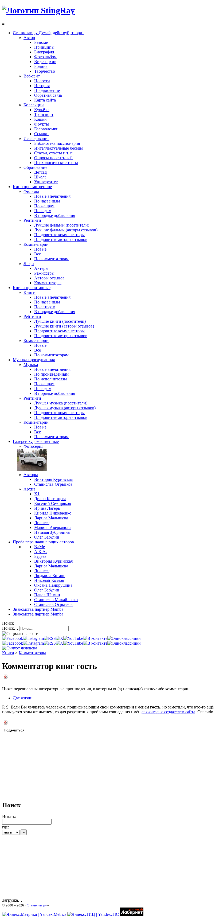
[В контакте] (95, 638)
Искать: (9, 816)
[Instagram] (33, 638)
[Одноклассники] (124, 638)
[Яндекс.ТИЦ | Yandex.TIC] (93, 914)
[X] (59, 638)
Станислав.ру (37, 905)
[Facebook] (12, 638)
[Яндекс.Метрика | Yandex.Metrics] (34, 914)
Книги (8, 653)
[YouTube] (73, 638)
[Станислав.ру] (38, 10)
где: (5, 827)
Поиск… (10, 628)
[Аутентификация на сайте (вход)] (19, 648)
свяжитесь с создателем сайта (168, 712)
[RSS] (50, 638)
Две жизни (23, 698)
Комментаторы (32, 653)
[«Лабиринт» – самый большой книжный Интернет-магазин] (131, 914)
